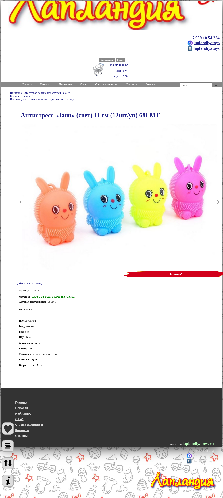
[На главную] (111, 15)
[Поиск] (216, 85)
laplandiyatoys (207, 42)
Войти (120, 60)
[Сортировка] (8, 463)
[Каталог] (8, 446)
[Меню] (8, 481)
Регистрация (107, 60)
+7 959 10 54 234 (205, 38)
